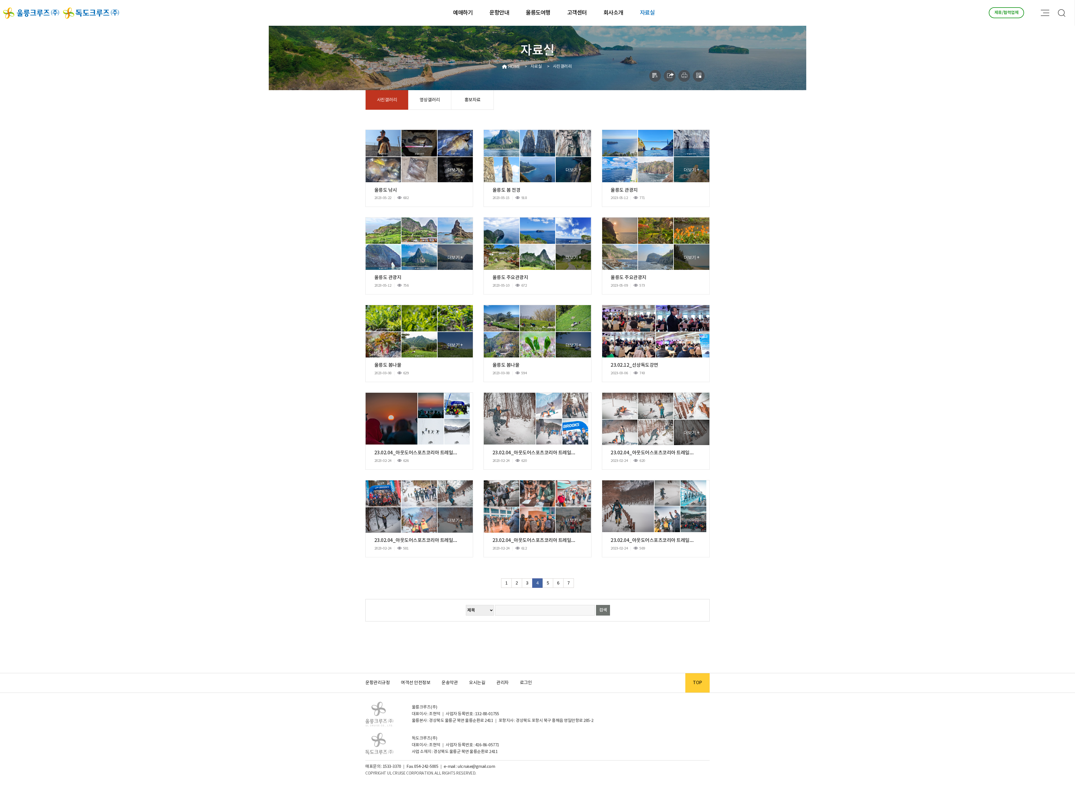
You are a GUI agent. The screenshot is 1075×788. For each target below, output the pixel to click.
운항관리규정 (377, 682)
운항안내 (499, 13)
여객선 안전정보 (415, 682)
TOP (697, 682)
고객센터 (577, 13)
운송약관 (449, 682)
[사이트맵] (1045, 12)
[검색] (1062, 12)
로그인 (526, 682)
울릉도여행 (538, 13)
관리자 (502, 682)
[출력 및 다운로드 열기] (684, 76)
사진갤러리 (562, 66)
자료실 (647, 13)
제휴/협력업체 (1006, 12)
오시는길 (477, 682)
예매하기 (463, 13)
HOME (514, 67)
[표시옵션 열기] (655, 76)
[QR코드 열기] (699, 76)
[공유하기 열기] (670, 76)
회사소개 (613, 13)
